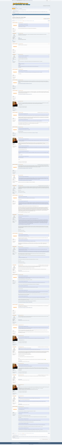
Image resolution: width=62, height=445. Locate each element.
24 (30, 433)
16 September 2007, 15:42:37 (21, 363)
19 (27, 20)
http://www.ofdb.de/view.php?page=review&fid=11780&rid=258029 (25, 180)
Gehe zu (40, 439)
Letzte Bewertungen (20, 38)
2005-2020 (32, 444)
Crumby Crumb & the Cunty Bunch (32, 11)
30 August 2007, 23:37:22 (21, 246)
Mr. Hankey (14, 315)
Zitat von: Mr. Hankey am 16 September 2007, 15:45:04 (23, 423)
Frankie (14, 175)
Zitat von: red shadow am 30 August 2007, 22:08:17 (23, 234)
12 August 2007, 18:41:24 (21, 69)
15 (24, 433)
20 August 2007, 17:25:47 (21, 90)
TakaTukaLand (13, 12)
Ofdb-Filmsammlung (20, 270)
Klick (28, 271)
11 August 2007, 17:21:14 (21, 22)
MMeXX (44, 11)
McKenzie (14, 54)
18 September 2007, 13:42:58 (21, 406)
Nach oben (13, 433)
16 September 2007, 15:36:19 (21, 335)
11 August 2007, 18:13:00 (21, 33)
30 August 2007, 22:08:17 (21, 214)
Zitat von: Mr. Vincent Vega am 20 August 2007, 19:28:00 (24, 128)
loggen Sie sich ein (25, 0)
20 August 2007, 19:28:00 (21, 112)
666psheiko (43, 11)
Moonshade (23, 11)
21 (28, 433)
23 (30, 20)
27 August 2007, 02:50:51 (21, 164)
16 (25, 20)
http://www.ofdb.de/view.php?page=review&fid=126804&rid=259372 (25, 307)
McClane (19, 11)
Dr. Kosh (21, 11)
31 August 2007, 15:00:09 (21, 274)
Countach (25, 11)
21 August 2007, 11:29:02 (21, 137)
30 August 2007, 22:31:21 (21, 233)
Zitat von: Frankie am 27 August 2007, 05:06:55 (23, 196)
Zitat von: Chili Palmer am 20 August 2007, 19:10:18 (23, 119)
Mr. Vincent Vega (15, 22)
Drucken (49, 433)
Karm (38, 11)
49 (32, 433)
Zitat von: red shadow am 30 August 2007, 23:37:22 (23, 285)
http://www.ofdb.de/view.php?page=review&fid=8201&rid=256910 (25, 83)
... (32, 20)
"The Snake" (33, 132)
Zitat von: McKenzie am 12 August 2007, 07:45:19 (23, 70)
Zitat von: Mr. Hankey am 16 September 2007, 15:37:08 (23, 364)
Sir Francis (46, 11)
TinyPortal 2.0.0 (30, 444)
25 (31, 20)
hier (22, 131)
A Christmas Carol (31, 351)
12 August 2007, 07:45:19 (21, 54)
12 (22, 20)
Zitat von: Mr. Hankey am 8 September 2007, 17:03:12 (23, 326)
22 (29, 20)
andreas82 (27, 11)
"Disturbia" (37, 132)
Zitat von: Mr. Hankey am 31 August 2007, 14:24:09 (23, 290)
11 (21, 433)
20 (28, 20)
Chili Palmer (14, 101)
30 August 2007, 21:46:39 (21, 185)
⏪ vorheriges (45, 18)
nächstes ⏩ (48, 18)
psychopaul (14, 33)
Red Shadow (14, 185)
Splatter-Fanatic (36, 11)
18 (26, 433)
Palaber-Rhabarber (17, 11)
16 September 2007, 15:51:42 (21, 384)
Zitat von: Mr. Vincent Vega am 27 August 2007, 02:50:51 (24, 176)
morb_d (39, 11)
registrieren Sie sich (30, 0)
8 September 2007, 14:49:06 (21, 304)
